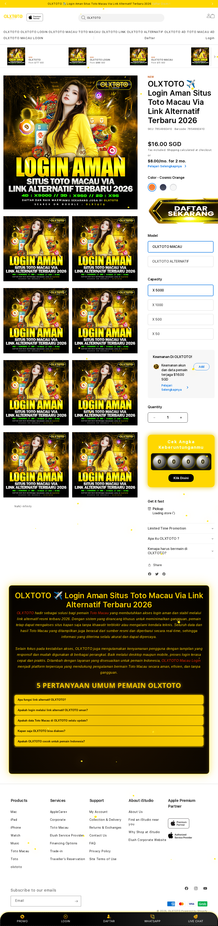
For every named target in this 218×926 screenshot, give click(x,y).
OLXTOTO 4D (175, 32)
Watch (15, 835)
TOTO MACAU (89, 32)
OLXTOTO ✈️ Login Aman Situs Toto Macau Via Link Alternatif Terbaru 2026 (109, 3)
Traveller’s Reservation (67, 859)
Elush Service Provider (67, 835)
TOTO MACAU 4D (201, 32)
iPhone (16, 827)
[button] (11, 32)
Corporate (58, 819)
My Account (98, 812)
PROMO (22, 921)
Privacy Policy (100, 851)
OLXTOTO (11, 32)
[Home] (13, 17)
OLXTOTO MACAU (63, 32)
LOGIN (65, 921)
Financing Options (63, 843)
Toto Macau (99, 613)
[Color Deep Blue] (163, 187)
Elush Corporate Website (147, 840)
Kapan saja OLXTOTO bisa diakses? (41, 731)
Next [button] (212, 4)
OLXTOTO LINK (114, 32)
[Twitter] (158, 575)
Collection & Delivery (105, 819)
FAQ (92, 843)
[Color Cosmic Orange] (152, 187)
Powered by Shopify (194, 911)
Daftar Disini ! (161, 3)
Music (15, 843)
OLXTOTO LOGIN (33, 32)
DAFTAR (109, 921)
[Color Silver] (173, 187)
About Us (136, 812)
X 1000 (157, 305)
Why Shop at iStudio (144, 832)
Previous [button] (5, 4)
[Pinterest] (165, 575)
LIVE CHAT (195, 921)
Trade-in (56, 851)
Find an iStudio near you (144, 822)
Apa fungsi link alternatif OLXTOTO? (42, 699)
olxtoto (16, 867)
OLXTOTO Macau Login (181, 660)
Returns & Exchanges (105, 827)
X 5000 (158, 290)
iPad (14, 819)
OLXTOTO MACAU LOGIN (23, 38)
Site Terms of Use (103, 859)
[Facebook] (151, 575)
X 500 (157, 319)
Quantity (155, 407)
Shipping (173, 150)
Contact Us (98, 835)
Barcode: (181, 129)
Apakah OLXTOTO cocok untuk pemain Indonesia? (51, 741)
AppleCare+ (58, 812)
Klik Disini (181, 478)
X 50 (156, 334)
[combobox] (121, 17)
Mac (14, 812)
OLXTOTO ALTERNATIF (145, 32)
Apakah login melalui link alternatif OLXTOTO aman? (53, 710)
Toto (14, 859)
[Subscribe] (76, 901)
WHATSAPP (152, 921)
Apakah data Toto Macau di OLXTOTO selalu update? (53, 720)
